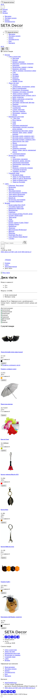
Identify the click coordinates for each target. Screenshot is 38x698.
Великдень (12, 187)
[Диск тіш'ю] (5, 272)
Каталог (5, 9)
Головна (7, 263)
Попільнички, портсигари (21, 164)
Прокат (7, 20)
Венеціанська (13, 210)
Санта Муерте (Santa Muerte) (18, 237)
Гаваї (14, 122)
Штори (14, 115)
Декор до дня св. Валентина (21, 178)
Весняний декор (17, 175)
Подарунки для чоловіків (17, 199)
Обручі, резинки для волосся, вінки (24, 70)
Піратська (12, 233)
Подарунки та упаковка (16, 155)
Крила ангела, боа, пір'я (20, 141)
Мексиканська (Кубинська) (18, 229)
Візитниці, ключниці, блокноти (22, 63)
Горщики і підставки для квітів (22, 92)
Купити (4, 363)
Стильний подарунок (19, 169)
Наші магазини (10, 667)
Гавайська (12, 212)
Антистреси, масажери (20, 159)
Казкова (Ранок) (14, 224)
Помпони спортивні (19, 148)
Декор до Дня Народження (21, 176)
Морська (11, 231)
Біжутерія (15, 58)
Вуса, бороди (16, 120)
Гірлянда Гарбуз (5, 581)
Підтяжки (15, 76)
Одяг (14, 72)
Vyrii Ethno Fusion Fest (16, 207)
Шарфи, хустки (17, 81)
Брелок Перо (4, 509)
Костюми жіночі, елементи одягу (23, 138)
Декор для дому (14, 83)
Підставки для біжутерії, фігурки (23, 102)
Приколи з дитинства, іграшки (22, 168)
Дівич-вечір (12, 217)
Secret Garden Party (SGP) (17, 205)
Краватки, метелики (19, 69)
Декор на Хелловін (18, 182)
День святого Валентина (17, 194)
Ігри (13, 157)
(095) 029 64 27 (26, 252)
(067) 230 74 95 (16, 252)
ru (3, 4)
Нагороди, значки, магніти (21, 161)
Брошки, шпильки (18, 62)
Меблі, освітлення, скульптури (22, 99)
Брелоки (15, 60)
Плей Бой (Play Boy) (15, 235)
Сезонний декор (14, 173)
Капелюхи (15, 65)
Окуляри (15, 74)
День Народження (15, 191)
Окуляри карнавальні (19, 145)
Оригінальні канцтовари (20, 162)
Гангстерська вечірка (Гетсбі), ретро (20, 214)
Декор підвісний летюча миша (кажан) (12, 352)
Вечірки (5, 13)
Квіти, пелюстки (18, 97)
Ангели (15, 85)
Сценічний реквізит (19, 154)
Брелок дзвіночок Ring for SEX (10, 474)
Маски (14, 143)
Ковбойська (12, 226)
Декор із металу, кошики (20, 93)
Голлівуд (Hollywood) (16, 215)
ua (1, 4)
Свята (4, 11)
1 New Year (16, 118)
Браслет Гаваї (5, 439)
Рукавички (16, 79)
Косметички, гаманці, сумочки (22, 67)
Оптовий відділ (10, 21)
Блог (10, 41)
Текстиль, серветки (18, 111)
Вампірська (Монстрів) (16, 208)
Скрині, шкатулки (18, 109)
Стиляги (11, 238)
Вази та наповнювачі (19, 88)
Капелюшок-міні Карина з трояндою (11, 617)
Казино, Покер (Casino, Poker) (18, 222)
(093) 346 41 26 (6, 252)
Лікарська (12, 228)
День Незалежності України (18, 192)
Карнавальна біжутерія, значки (22, 131)
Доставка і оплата (10, 18)
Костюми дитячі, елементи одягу (23, 136)
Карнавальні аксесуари (16, 116)
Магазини (8, 16)
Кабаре (11, 221)
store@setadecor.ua (11, 682)
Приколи (15, 166)
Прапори (15, 104)
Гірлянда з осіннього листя (8, 369)
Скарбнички (16, 108)
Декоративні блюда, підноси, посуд (24, 95)
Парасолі (15, 78)
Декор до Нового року (19, 180)
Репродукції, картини (19, 106)
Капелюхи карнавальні (20, 125)
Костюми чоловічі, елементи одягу (24, 139)
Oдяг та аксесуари (15, 56)
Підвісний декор (17, 100)
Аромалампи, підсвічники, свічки (23, 86)
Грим (14, 123)
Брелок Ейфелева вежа (7, 546)
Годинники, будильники (20, 90)
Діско (10, 219)
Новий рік (12, 198)
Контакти (12, 43)
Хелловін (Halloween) (16, 201)
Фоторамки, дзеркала (19, 113)
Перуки (15, 146)
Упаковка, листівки (18, 171)
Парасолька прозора (7, 404)
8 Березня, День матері (16, 185)
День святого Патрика (16, 196)
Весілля (11, 189)
